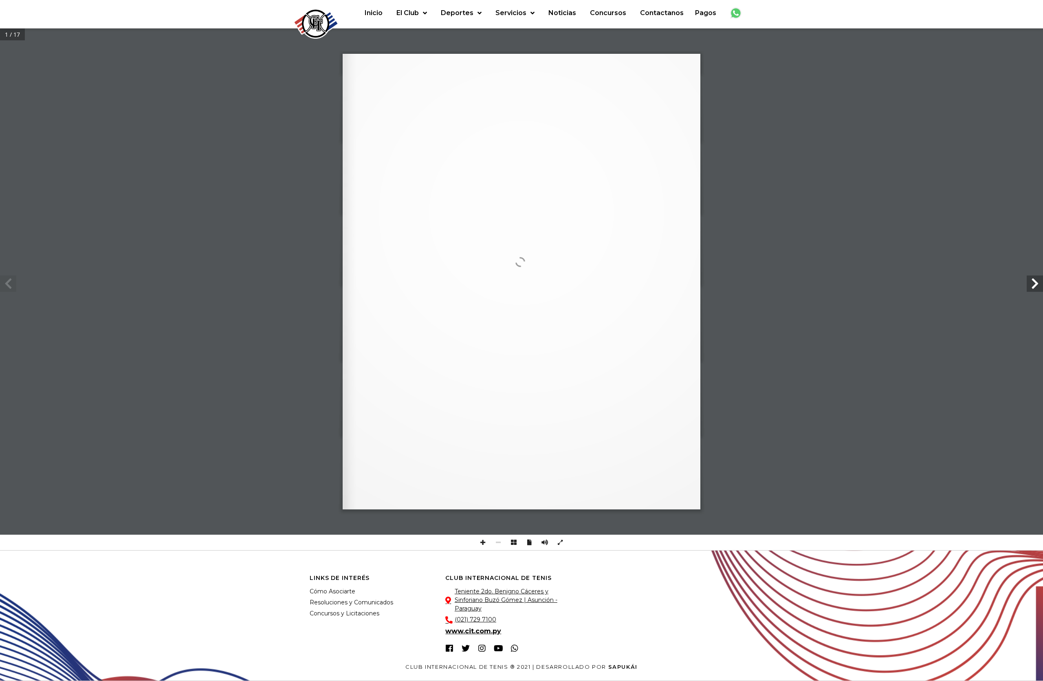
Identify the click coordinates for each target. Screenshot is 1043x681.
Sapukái (623, 666)
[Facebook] (449, 648)
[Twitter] (466, 648)
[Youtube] (498, 648)
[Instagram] (482, 648)
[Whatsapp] (514, 648)
